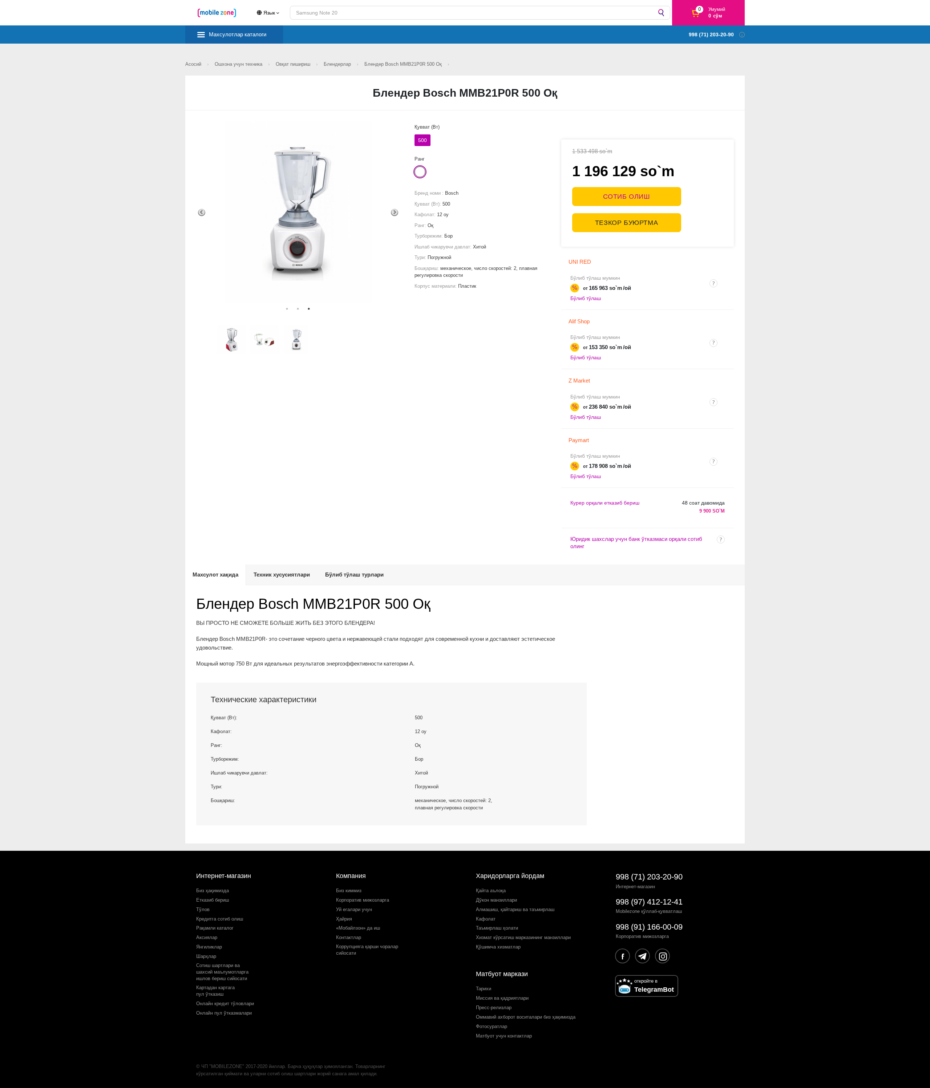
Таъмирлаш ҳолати (497, 928)
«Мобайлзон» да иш (358, 928)
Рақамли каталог (215, 928)
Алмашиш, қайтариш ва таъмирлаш (515, 909)
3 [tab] (308, 308)
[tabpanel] (298, 212)
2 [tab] (298, 308)
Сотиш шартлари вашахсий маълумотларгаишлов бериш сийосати (222, 972)
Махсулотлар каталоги (237, 34)
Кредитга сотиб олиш (219, 919)
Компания (351, 875)
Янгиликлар (209, 947)
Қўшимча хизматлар (498, 947)
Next (394, 212)
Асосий (194, 64)
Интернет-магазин (223, 875)
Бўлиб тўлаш (585, 298)
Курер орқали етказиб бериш (604, 503)
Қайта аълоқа (491, 890)
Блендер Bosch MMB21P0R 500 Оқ (403, 64)
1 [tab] (287, 308)
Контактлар (348, 937)
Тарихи (483, 988)
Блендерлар (338, 64)
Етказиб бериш (212, 900)
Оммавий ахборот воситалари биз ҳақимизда (525, 1017)
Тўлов (203, 909)
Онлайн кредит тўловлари (225, 1003)
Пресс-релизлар (494, 1007)
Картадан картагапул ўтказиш (215, 991)
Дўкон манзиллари (496, 900)
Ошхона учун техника (239, 64)
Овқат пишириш (294, 64)
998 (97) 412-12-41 (649, 901)
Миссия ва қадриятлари (502, 998)
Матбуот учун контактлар (504, 1036)
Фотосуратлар (491, 1026)
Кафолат (486, 919)
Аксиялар (206, 937)
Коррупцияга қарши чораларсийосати (367, 950)
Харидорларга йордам (510, 875)
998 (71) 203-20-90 (649, 876)
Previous (201, 212)
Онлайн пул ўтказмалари (224, 1013)
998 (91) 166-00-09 (649, 926)
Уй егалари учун (354, 909)
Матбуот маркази (502, 974)
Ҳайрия (344, 919)
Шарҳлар (206, 956)
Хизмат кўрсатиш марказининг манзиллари (523, 937)
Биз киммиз (348, 890)
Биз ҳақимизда (212, 890)
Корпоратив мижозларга (362, 900)
